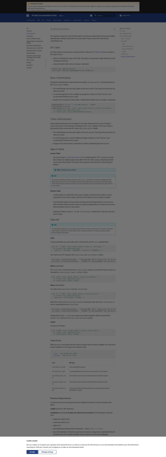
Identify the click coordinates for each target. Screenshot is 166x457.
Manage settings (47, 452)
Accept (32, 452)
